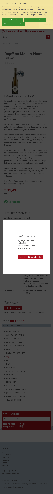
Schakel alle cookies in (12, 20)
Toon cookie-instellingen (35, 20)
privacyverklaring (39, 14)
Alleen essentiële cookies (13, 24)
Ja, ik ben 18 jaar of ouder (30, 257)
